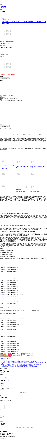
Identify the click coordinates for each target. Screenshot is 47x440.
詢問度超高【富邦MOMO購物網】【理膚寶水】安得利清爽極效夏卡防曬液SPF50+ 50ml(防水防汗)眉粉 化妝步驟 (20, 366)
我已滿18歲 (2, 438)
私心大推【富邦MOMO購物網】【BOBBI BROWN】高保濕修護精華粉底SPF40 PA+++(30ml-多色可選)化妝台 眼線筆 (21, 360)
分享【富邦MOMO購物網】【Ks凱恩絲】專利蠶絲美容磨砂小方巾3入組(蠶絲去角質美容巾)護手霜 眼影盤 (19, 361)
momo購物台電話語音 (4, 168)
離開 (5, 438)
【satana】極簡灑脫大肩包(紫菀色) (21, 191)
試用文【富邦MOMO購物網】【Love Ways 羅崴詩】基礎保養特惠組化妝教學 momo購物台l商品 (17, 365)
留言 (9, 377)
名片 (3, 18)
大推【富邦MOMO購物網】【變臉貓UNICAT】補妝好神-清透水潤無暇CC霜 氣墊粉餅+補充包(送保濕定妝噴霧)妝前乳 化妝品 (22, 364)
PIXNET (17, 427)
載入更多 (2, 383)
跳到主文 (1, 9)
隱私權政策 (28, 427)
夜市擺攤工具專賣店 (19, 189)
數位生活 (7, 380)
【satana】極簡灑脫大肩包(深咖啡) (35, 191)
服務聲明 (32, 427)
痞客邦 (7, 377)
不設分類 (7, 14)
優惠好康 (3, 7)
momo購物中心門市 (3, 294)
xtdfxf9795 (2, 372)
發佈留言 (2, 389)
